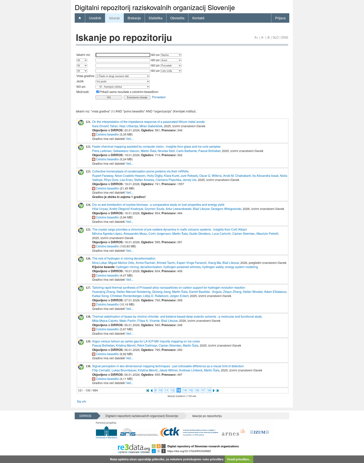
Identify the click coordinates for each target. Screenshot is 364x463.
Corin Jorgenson (159, 233)
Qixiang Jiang (161, 291)
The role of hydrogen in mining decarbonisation (123, 258)
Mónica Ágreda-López (107, 233)
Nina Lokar (99, 262)
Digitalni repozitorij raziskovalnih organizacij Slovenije (141, 416)
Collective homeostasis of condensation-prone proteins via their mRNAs (140, 171)
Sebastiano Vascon (126, 151)
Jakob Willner (168, 370)
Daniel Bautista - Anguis (205, 291)
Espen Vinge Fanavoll (191, 262)
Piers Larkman (102, 151)
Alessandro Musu (135, 233)
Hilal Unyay (100, 209)
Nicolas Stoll (166, 151)
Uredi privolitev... (239, 459)
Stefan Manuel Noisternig (133, 291)
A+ (256, 37)
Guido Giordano (200, 233)
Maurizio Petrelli (267, 233)
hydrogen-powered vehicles (182, 267)
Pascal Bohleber (209, 151)
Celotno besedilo (107, 134)
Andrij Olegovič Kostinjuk (126, 209)
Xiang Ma (214, 262)
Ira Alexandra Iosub (265, 175)
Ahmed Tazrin (166, 262)
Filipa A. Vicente (148, 320)
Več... (129, 138)
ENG (284, 37)
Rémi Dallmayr (147, 345)
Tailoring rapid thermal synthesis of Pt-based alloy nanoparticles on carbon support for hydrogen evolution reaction (168, 287)
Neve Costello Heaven (130, 175)
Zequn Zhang (232, 291)
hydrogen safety (213, 267)
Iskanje (114, 17)
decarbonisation (151, 267)
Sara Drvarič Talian (105, 126)
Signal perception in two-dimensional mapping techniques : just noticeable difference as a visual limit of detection (168, 366)
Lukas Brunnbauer (124, 370)
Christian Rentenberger (125, 296)
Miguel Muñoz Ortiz (121, 262)
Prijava (280, 17)
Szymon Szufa (154, 209)
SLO (276, 37)
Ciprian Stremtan (243, 233)
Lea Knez (126, 180)
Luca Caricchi (221, 233)
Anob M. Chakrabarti (237, 175)
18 (209, 390)
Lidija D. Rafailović (155, 296)
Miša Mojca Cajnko (105, 320)
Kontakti (198, 17)
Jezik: (80, 81)
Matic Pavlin (127, 320)
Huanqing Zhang (103, 291)
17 (203, 390)
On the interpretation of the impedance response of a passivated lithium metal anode (148, 121)
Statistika (155, 17)
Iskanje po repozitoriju (207, 416)
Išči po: (81, 86)
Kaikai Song (100, 296)
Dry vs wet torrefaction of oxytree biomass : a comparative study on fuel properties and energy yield (158, 204)
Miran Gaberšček (151, 126)
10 (160, 390)
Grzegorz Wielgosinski (226, 209)
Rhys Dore (111, 180)
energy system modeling (241, 267)
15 (191, 390)
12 (172, 390)
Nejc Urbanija (128, 126)
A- (262, 37)
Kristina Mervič (126, 345)
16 (197, 390)
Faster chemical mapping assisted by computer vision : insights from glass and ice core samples (156, 146)
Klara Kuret (171, 175)
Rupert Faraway (102, 175)
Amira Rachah (145, 262)
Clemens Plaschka (168, 180)
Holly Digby (154, 175)
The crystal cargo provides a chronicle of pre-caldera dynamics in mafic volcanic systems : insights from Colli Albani (169, 229)
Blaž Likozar (201, 209)
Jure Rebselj (189, 175)
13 (178, 390)
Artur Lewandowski (178, 209)
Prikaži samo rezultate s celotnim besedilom (128, 92)
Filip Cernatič (101, 370)
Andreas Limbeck (190, 370)
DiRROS (85, 416)
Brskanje (134, 17)
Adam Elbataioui (275, 291)
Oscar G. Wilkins (210, 175)
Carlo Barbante (186, 151)
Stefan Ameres (144, 180)
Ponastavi (159, 97)
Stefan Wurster (253, 291)
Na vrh (81, 401)
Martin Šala (148, 151)
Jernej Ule (189, 180)
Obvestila (177, 17)
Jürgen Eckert (179, 296)
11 (166, 390)
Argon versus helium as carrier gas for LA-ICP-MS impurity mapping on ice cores (146, 341)
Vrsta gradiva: (85, 76)
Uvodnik (95, 17)
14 (185, 390)
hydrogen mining (127, 267)
